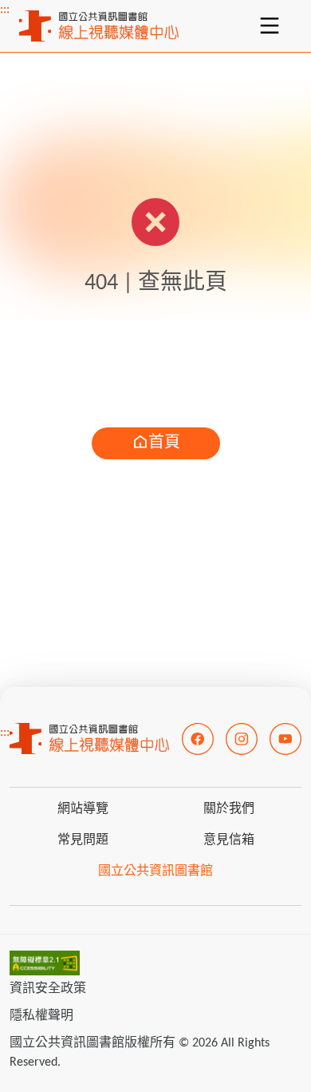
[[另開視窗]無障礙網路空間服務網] (45, 963)
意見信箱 (228, 840)
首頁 (164, 443)
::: (5, 9)
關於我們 (228, 809)
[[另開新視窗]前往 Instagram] (242, 739)
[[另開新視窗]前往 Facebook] (198, 739)
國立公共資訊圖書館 (155, 871)
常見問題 (82, 840)
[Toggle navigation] (269, 26)
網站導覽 (82, 809)
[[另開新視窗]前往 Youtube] (285, 739)
